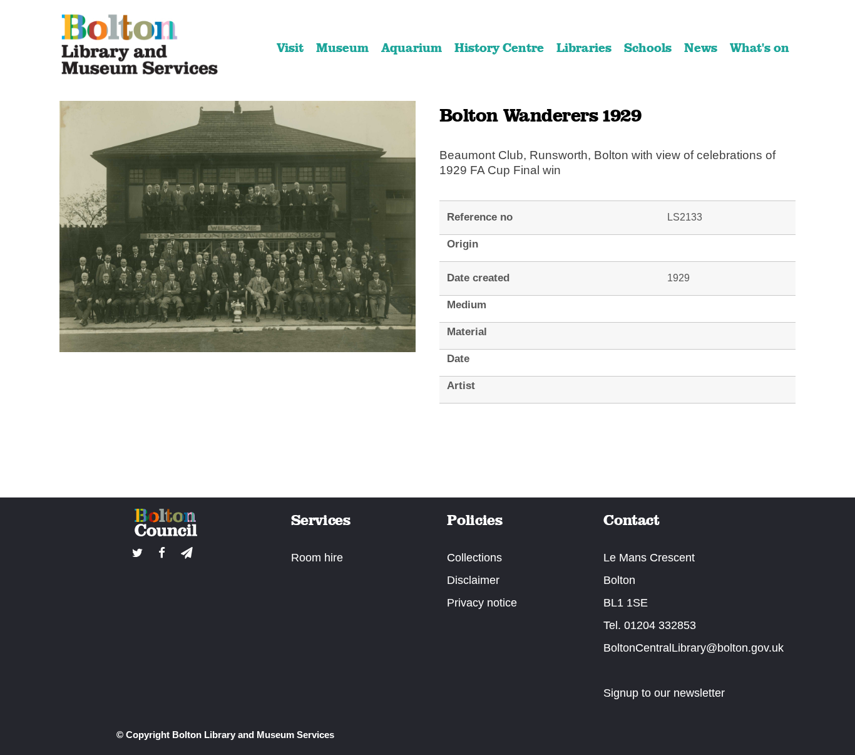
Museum (342, 47)
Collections (474, 557)
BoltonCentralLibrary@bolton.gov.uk (693, 648)
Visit (290, 47)
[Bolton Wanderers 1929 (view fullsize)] (237, 348)
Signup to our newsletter (664, 693)
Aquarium (411, 47)
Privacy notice (482, 602)
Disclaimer (473, 580)
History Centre (499, 47)
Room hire (317, 557)
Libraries (584, 47)
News (700, 47)
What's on (759, 47)
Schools (648, 47)
